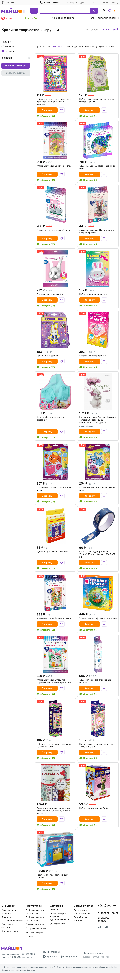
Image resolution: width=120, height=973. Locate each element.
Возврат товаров (34, 932)
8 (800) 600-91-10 (107, 907)
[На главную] (13, 11)
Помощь (115, 2)
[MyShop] (11, 949)
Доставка (84, 2)
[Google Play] (69, 956)
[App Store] (49, 956)
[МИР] (86, 957)
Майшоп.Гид (31, 18)
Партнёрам (72, 2)
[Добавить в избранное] (62, 110)
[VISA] (95, 957)
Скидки (105, 2)
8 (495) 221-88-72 (51, 2)
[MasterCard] (102, 957)
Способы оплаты (58, 923)
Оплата (95, 2)
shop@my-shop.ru (104, 919)
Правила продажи (35, 924)
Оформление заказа (36, 928)
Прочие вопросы (9, 931)
